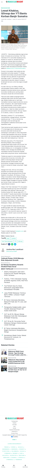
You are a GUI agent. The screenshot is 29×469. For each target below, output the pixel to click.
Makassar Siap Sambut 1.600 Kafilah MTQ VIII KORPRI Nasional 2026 (16, 361)
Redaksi (14, 422)
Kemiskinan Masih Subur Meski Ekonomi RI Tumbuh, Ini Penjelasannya (15, 337)
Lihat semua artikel (11, 251)
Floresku (13, 447)
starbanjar (7, 453)
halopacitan (13, 455)
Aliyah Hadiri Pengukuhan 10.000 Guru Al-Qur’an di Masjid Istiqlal (17, 369)
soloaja (22, 451)
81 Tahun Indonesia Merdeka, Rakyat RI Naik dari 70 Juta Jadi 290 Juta (15, 301)
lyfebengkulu (9, 459)
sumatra (14, 238)
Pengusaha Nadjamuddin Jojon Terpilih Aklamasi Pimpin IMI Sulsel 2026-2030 (15, 309)
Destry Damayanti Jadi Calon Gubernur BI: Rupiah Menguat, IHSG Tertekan (15, 273)
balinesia (15, 453)
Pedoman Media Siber (14, 429)
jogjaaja (20, 447)
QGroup (20, 241)
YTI (15, 241)
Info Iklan (14, 424)
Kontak (14, 428)
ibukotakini (22, 455)
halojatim (5, 455)
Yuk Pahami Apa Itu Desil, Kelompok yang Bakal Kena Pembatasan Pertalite (13, 287)
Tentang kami (14, 421)
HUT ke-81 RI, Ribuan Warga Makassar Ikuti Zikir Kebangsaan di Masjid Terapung (15, 316)
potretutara (5, 451)
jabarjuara (6, 457)
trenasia (6, 447)
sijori (21, 453)
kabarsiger (14, 449)
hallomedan (14, 451)
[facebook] (9, 244)
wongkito (22, 449)
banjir (8, 238)
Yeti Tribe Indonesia (7, 241)
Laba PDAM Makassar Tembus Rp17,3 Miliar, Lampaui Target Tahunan (15, 294)
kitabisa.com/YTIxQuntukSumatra (15, 68)
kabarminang (5, 449)
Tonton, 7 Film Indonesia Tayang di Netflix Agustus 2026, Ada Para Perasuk (16, 280)
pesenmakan (19, 459)
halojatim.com (19, 231)
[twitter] (15, 244)
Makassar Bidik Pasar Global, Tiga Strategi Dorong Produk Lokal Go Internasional (17, 353)
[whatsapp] (12, 244)
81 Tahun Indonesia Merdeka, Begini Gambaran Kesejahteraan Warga (15, 330)
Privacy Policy (14, 433)
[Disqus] (14, 394)
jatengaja (21, 457)
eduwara (13, 457)
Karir (14, 426)
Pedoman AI (14, 431)
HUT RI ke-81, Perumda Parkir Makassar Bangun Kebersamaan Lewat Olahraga (15, 323)
